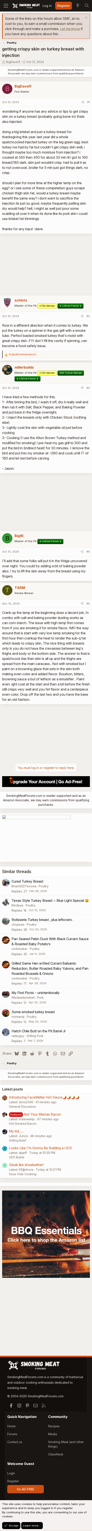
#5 (88, 603)
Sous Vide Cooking (22, 1174)
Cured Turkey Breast (27, 881)
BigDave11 (13, 62)
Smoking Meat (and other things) (66, 1444)
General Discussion (22, 1106)
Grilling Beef (17, 1140)
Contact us (14, 1442)
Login (11, 1473)
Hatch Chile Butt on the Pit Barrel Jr (39, 1031)
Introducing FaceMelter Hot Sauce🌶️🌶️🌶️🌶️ (44, 1097)
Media (52, 1434)
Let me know (70, 29)
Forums (12, 1434)
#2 (88, 316)
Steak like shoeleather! (26, 1165)
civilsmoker (19, 949)
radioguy (18, 1036)
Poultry (44, 886)
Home (11, 1426)
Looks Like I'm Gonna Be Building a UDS (40, 1148)
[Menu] (6, 5)
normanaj (18, 1016)
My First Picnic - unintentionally (36, 993)
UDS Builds (16, 1157)
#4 (88, 551)
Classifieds (55, 1454)
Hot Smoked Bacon (22, 1123)
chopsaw (18, 924)
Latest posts (12, 1089)
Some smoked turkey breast (33, 1012)
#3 (88, 387)
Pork (40, 997)
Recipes (54, 1426)
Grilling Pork (35, 1036)
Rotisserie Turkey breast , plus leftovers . (43, 920)
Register (13, 1481)
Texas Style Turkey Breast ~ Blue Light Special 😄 (50, 900)
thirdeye (17, 905)
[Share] (83, 102)
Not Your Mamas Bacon (42, 1114)
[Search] (86, 5)
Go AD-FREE (25, 1489)
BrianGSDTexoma (24, 886)
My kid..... (16, 1131)
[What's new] (77, 5)
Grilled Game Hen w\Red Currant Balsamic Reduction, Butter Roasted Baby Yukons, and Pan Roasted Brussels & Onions (50, 968)
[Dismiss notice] (86, 18)
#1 (88, 102)
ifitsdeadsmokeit (23, 997)
